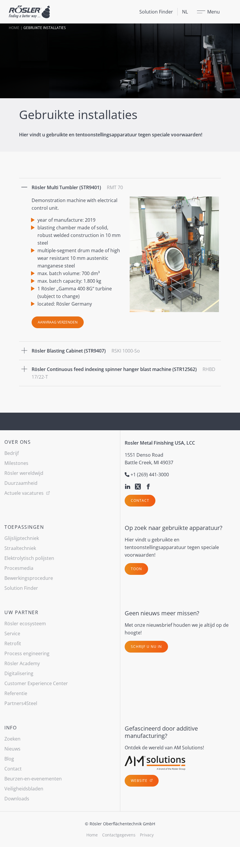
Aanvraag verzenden (58, 322)
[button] (120, 187)
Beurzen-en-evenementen (33, 778)
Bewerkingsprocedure (28, 578)
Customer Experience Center (36, 683)
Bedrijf (11, 453)
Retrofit (12, 643)
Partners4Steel (20, 703)
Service (12, 633)
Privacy (147, 835)
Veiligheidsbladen (23, 788)
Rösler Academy (22, 663)
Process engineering (26, 653)
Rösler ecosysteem (25, 623)
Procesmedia (18, 568)
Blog (9, 758)
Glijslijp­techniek (21, 538)
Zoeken (12, 739)
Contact (140, 500)
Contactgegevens (119, 835)
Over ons (17, 442)
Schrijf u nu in (146, 646)
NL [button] (185, 12)
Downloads (16, 798)
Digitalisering (18, 673)
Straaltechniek (20, 548)
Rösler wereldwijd (23, 473)
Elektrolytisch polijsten (29, 558)
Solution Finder (156, 12)
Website (140, 780)
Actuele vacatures (24, 493)
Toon (136, 568)
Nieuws (12, 749)
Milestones (16, 463)
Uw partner (21, 612)
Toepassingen (24, 527)
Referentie (15, 693)
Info (10, 727)
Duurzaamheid (20, 483)
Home (14, 27)
